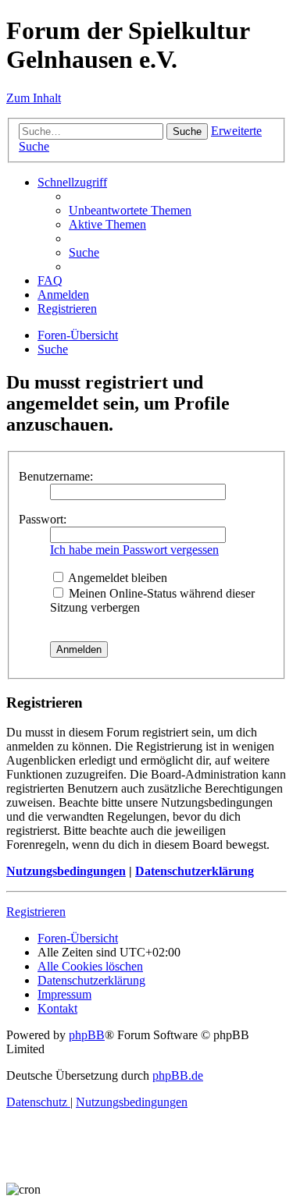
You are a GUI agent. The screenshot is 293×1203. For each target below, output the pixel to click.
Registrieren (36, 911)
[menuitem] (130, 210)
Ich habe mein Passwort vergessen (134, 549)
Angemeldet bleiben (116, 577)
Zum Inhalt (33, 98)
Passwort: (42, 519)
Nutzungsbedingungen (66, 871)
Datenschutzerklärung (194, 871)
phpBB (87, 1035)
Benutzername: (56, 476)
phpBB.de (177, 1075)
